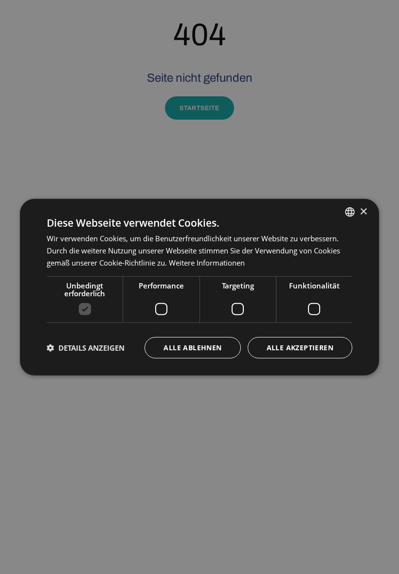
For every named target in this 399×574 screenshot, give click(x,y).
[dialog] (199, 287)
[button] (86, 347)
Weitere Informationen (207, 263)
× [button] (363, 211)
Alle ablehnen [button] (192, 347)
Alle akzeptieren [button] (300, 347)
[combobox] (350, 212)
